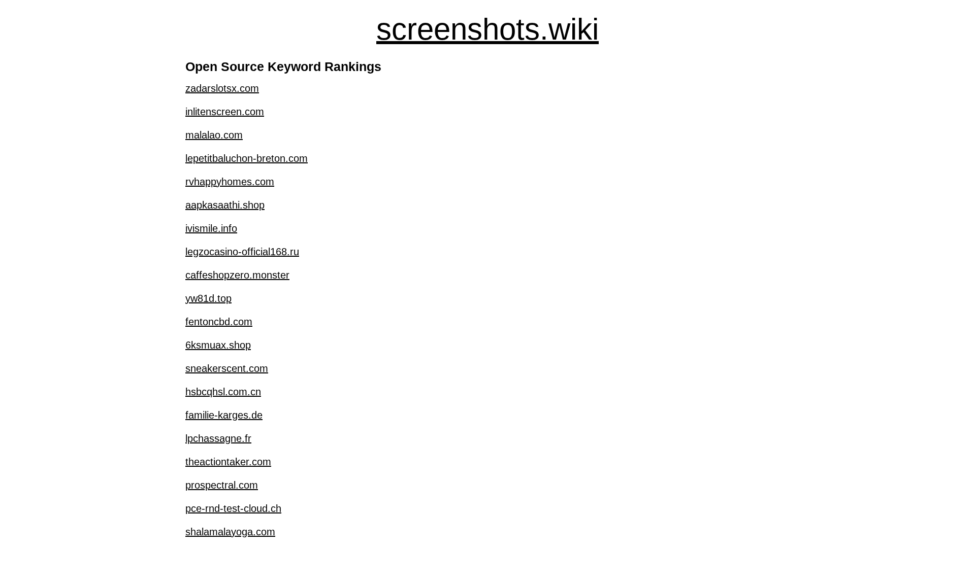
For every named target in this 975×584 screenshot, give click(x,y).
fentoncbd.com (218, 321)
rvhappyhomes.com (229, 181)
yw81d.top (208, 298)
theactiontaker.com (228, 461)
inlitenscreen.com (224, 111)
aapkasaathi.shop (225, 205)
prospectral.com (221, 485)
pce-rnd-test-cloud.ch (233, 508)
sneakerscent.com (226, 368)
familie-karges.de (224, 415)
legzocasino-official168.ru (242, 251)
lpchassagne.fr (218, 438)
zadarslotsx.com (222, 88)
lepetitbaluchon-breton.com (246, 158)
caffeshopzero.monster (237, 275)
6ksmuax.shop (218, 345)
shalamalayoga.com (230, 531)
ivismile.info (211, 228)
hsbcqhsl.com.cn (223, 391)
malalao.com (214, 135)
